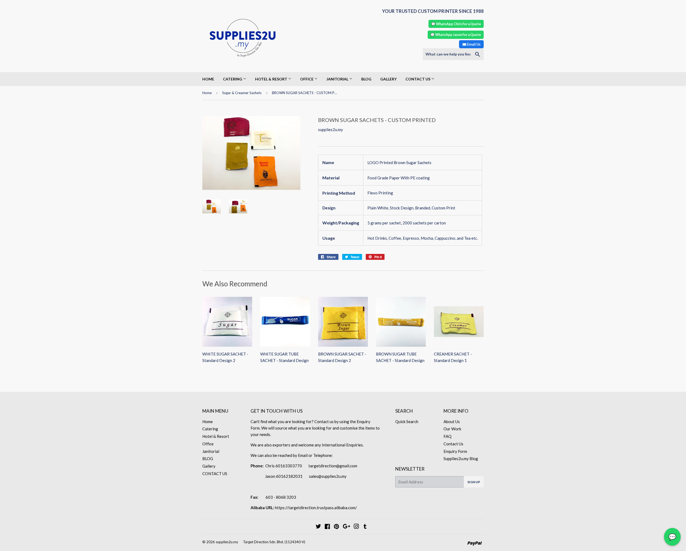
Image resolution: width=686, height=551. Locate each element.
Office (307, 79)
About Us (451, 421)
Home (208, 79)
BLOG (366, 79)
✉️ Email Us (471, 44)
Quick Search (406, 421)
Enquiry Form (455, 451)
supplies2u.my (227, 542)
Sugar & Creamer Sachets (242, 93)
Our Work (452, 428)
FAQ (447, 436)
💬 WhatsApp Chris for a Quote (456, 24)
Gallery (388, 79)
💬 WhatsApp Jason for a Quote (455, 34)
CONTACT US (418, 79)
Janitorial (337, 79)
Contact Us (453, 443)
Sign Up (473, 482)
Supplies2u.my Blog (460, 458)
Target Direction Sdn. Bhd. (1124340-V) (274, 542)
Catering (233, 79)
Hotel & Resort (271, 79)
